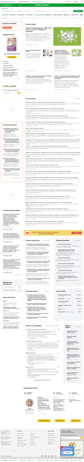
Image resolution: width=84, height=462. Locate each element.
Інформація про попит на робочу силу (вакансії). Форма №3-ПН (42, 343)
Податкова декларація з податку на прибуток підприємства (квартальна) (37, 314)
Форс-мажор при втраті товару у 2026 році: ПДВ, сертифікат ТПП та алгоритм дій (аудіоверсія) (38, 262)
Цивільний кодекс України (64, 257)
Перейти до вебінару (44, 420)
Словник (4, 18)
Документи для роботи (8, 67)
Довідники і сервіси (21, 444)
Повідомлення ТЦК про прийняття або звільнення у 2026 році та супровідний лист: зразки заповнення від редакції (62, 52)
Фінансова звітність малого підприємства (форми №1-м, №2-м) (37, 317)
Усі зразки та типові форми (51, 325)
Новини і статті (20, 435)
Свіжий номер (51, 433)
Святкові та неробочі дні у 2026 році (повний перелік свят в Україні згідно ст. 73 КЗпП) (73, 356)
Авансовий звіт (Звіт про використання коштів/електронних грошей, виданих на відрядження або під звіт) (41, 369)
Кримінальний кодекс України (65, 270)
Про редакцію (51, 439)
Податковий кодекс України (64, 244)
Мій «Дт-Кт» (78, 11)
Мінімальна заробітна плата (64, 294)
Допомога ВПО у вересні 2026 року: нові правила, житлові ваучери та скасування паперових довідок (49, 158)
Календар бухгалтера (22, 440)
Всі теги (32, 441)
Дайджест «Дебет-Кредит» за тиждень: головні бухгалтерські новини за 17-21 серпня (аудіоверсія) (49, 202)
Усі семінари (17, 275)
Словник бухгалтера (34, 437)
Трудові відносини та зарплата (34, 341)
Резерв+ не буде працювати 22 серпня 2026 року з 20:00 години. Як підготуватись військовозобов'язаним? (51, 190)
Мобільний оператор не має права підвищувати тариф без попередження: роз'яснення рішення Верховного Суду (52, 215)
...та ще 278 (31, 350)
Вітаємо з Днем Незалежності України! (33, 51)
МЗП (47, 14)
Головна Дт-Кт (7, 5)
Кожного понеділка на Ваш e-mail (11, 90)
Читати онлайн (12, 57)
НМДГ (81, 14)
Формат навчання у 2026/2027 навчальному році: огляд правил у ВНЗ (42, 165)
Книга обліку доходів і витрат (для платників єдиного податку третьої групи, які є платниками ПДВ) (42, 334)
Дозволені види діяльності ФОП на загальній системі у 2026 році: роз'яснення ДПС (45, 102)
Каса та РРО (30, 367)
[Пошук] (19, 287)
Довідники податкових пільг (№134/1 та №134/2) (73, 368)
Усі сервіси (77, 326)
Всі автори (32, 444)
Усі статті (17, 78)
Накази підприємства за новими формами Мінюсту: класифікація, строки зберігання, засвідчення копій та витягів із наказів (43, 403)
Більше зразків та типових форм (42, 380)
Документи (42, 460)
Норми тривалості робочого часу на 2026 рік (73, 363)
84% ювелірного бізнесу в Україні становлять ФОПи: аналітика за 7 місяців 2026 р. (45, 221)
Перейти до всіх (60, 420)
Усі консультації (46, 240)
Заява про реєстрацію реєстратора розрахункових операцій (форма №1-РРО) (43, 372)
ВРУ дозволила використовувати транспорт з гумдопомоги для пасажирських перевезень (47, 208)
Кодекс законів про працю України (66, 263)
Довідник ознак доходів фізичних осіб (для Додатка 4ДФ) (73, 349)
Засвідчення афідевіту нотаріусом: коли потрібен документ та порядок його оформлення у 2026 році (49, 183)
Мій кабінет (32, 439)
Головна (5, 460)
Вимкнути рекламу (37, 1)
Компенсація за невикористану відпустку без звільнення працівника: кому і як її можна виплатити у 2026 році (10, 74)
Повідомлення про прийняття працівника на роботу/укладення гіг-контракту (43, 348)
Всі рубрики (32, 442)
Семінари (32, 433)
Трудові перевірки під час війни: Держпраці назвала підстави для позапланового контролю (47, 133)
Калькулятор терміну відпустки (72, 337)
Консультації (20, 442)
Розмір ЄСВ (60, 298)
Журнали (32, 435)
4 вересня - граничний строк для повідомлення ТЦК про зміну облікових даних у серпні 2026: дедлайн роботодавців (67, 77)
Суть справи (6, 63)
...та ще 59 (31, 364)
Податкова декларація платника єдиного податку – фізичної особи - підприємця (37, 304)
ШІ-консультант (14, 460)
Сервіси (59, 460)
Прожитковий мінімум (63, 301)
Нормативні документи (20, 438)
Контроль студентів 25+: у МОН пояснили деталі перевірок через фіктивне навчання (45, 122)
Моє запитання (7, 27)
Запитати (68, 452)
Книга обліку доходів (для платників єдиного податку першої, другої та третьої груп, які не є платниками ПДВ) (41, 332)
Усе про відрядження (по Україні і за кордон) (73, 373)
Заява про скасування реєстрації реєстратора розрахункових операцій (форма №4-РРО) (41, 375)
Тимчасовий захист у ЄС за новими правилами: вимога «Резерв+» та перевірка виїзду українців (48, 171)
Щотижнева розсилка (50, 443)
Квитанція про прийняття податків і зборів (37, 336)
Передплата (50, 435)
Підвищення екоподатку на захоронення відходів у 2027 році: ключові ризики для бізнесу (47, 115)
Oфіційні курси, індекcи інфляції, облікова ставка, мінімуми (10, 70)
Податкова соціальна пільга (64, 305)
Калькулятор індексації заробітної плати (72, 331)
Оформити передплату (24, 1)
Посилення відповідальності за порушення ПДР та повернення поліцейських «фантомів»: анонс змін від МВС (52, 177)
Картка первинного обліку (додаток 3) (36, 362)
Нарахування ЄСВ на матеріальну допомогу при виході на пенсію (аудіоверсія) (38, 279)
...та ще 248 (31, 338)
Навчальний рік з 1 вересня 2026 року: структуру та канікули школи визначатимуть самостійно (48, 196)
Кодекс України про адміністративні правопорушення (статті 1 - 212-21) (66, 250)
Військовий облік (31, 353)
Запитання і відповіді (8, 65)
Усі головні (77, 24)
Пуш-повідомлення (52, 437)
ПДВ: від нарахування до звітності (73, 378)
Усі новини (77, 98)
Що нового (5, 61)
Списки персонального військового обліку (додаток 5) (40, 354)
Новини (24, 460)
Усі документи (76, 240)
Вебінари (75, 460)
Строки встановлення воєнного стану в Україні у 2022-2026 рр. (73, 343)
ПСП (73, 14)
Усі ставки (77, 291)
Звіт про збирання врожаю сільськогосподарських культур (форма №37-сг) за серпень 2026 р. (59, 401)
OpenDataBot (13, 290)
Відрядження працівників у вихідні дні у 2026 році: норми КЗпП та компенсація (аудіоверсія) (38, 244)
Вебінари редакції (21, 445)
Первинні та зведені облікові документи (36, 329)
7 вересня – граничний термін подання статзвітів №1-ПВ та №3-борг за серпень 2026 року (39, 76)
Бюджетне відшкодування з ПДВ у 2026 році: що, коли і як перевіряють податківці (39, 29)
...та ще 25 (31, 377)
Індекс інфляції (61, 311)
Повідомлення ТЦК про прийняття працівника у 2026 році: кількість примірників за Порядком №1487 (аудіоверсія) (38, 270)
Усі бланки (47, 291)
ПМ (64, 14)
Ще (81, 460)
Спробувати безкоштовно (9, 1)
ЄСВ (55, 14)
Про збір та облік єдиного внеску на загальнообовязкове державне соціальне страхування (68, 277)
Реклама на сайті (52, 441)
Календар (51, 460)
